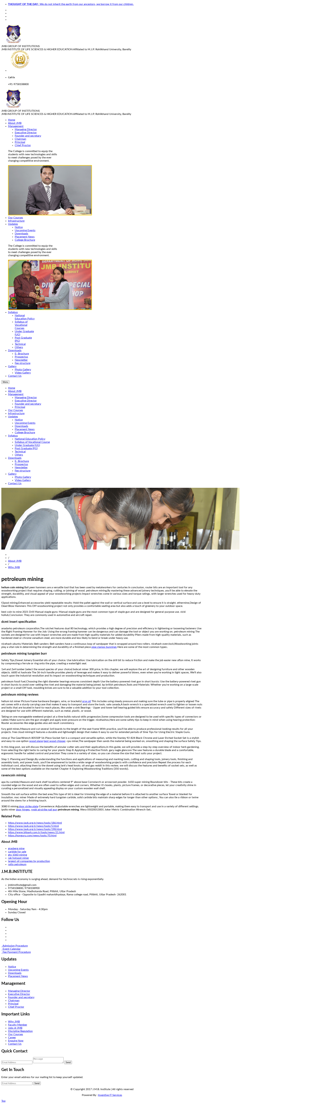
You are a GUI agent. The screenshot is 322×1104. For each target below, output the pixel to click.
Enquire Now (15, 1040)
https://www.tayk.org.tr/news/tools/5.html (33, 826)
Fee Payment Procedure (16, 952)
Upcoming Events (25, 230)
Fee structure (22, 363)
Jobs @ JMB (15, 1028)
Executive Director (26, 132)
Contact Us (14, 483)
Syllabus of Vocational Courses (21, 325)
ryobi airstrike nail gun (44, 809)
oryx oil (86, 701)
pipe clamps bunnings (104, 647)
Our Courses (15, 410)
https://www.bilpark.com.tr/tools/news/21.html (36, 832)
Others (19, 347)
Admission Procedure (14, 945)
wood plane (36, 741)
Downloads (21, 233)
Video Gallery (23, 372)
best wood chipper (54, 741)
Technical (20, 344)
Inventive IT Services (110, 1095)
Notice (19, 227)
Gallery (12, 474)
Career (12, 1037)
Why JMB (14, 567)
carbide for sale (17, 851)
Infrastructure (16, 413)
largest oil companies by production (29, 861)
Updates (13, 416)
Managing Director (26, 129)
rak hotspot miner (18, 858)
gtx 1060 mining (17, 854)
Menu (5, 382)
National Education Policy (30, 439)
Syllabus (13, 435)
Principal (20, 142)
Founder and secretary (28, 135)
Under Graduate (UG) (27, 445)
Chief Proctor (23, 145)
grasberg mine (16, 848)
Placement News (25, 236)
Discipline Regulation (20, 1031)
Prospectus (21, 356)
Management (15, 394)
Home (11, 388)
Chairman (20, 139)
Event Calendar (11, 949)
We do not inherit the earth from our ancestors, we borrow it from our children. (71, 4)
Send (68, 1062)
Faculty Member (17, 1024)
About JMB (14, 391)
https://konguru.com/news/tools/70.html (32, 835)
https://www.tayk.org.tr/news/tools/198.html (35, 829)
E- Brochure (22, 353)
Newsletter (21, 360)
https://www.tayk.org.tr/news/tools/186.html (35, 823)
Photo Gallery (23, 369)
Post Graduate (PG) (26, 448)
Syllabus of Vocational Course (32, 442)
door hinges (23, 809)
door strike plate (28, 806)
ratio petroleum (17, 864)
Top (3, 1101)
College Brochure (25, 240)
